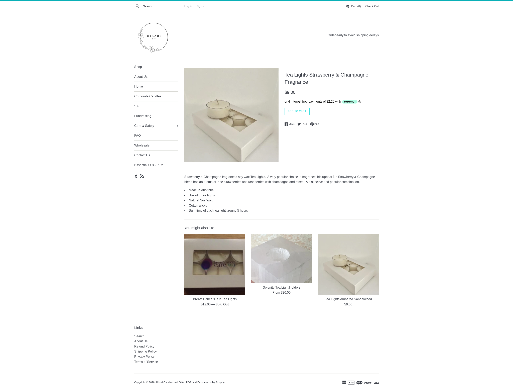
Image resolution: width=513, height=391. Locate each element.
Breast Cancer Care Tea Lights (215, 299)
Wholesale (141, 145)
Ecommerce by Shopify (211, 382)
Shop (138, 67)
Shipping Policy (145, 351)
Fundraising (142, 116)
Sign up (201, 6)
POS (189, 382)
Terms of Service (146, 362)
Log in (188, 6)
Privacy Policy (144, 356)
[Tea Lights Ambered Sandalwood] (348, 264)
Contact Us (142, 155)
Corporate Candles (147, 96)
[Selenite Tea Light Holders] (281, 258)
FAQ (137, 135)
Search (139, 336)
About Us (140, 76)
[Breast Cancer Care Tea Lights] (214, 264)
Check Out (372, 6)
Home (138, 86)
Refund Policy (144, 346)
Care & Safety (156, 125)
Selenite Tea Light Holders (281, 287)
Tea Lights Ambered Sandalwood (348, 299)
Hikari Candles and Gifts (170, 382)
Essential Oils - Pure (148, 165)
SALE (138, 106)
